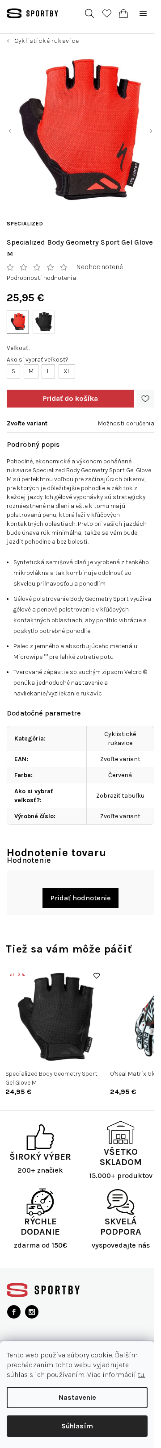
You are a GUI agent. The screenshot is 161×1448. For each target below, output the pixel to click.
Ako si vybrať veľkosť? (37, 359)
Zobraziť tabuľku (120, 795)
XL (67, 371)
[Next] (152, 1031)
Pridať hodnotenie (80, 898)
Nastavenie (77, 1397)
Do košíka (70, 399)
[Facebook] (14, 1312)
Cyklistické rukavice (120, 738)
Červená (120, 775)
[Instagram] (31, 1312)
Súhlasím (77, 1426)
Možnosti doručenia (126, 423)
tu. (141, 1374)
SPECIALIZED (25, 224)
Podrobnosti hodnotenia (41, 278)
